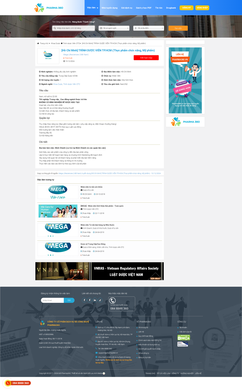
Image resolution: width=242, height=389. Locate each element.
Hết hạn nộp (146, 57)
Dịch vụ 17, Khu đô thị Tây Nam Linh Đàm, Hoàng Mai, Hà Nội (114, 328)
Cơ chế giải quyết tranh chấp (149, 349)
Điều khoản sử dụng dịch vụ (149, 345)
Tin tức (158, 8)
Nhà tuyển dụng (109, 8)
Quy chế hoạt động (145, 336)
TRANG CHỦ (150, 373)
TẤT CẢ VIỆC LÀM (163, 373)
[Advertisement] (46, 382)
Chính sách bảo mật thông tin (149, 340)
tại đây (101, 363)
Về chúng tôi (143, 327)
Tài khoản (183, 327)
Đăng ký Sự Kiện (144, 357)
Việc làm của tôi (185, 332)
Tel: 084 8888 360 (105, 349)
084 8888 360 (119, 308)
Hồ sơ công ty (143, 353)
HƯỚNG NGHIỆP (187, 373)
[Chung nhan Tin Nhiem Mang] (188, 344)
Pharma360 (66, 373)
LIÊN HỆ (198, 373)
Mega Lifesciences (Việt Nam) (75, 54)
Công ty (61, 347)
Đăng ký (186, 8)
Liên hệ (141, 332)
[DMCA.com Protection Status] (188, 337)
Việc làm (91, 7)
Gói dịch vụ (126, 8)
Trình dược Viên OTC (71, 43)
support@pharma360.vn (108, 353)
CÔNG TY (175, 373)
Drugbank (171, 8)
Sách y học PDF (144, 8)
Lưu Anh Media (96, 373)
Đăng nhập (202, 8)
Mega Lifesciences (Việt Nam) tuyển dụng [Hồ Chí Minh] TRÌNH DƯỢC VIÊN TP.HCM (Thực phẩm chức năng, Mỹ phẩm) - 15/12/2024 (110, 173)
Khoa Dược (57, 84)
